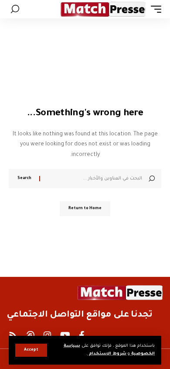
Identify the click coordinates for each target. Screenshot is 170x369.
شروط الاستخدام (107, 354)
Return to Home (85, 209)
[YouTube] (65, 335)
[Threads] (30, 335)
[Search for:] (94, 178)
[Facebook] (82, 335)
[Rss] (13, 335)
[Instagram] (47, 335)
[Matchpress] (103, 9)
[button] (31, 350)
